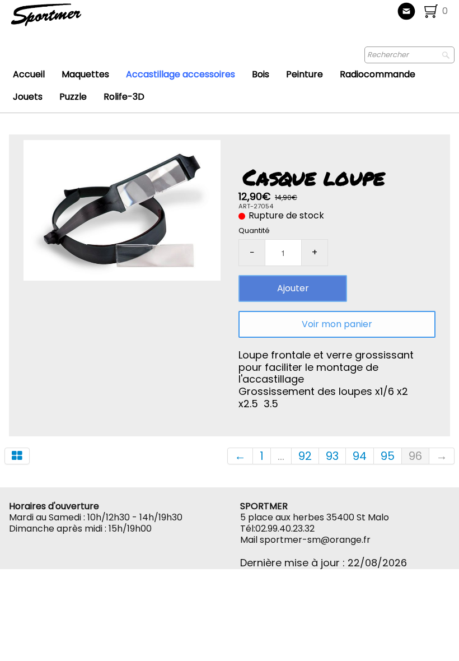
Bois (260, 74)
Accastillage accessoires (180, 74)
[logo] (83, 19)
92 (305, 456)
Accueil (29, 74)
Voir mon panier (337, 324)
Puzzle (73, 96)
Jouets (28, 96)
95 (388, 456)
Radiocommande (377, 74)
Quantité (254, 230)
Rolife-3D (124, 96)
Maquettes (85, 74)
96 (415, 456)
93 (332, 456)
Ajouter (293, 288)
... (281, 456)
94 (360, 456)
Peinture (304, 74)
